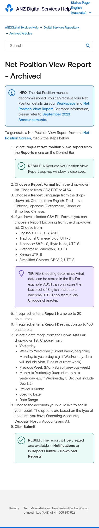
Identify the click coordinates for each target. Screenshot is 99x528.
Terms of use (28, 510)
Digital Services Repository (61, 27)
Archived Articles (20, 33)
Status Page (80, 3)
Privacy (14, 508)
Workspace (66, 103)
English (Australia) (79, 10)
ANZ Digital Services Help (21, 27)
